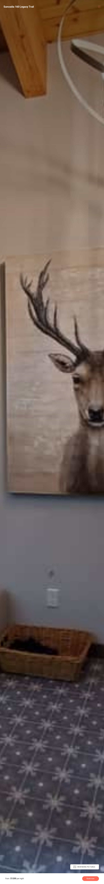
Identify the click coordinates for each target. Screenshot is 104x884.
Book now (90, 879)
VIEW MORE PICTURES (86, 867)
